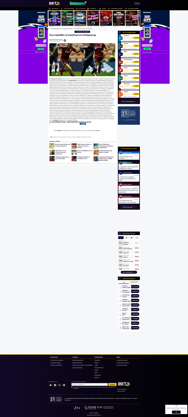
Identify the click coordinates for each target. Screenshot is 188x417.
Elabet (125, 51)
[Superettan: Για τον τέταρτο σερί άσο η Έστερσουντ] (52, 152)
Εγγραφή (112, 384)
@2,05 (89, 122)
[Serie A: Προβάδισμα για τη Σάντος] (74, 152)
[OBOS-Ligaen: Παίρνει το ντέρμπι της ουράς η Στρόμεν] (74, 146)
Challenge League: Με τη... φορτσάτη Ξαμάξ (62, 157)
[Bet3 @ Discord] (50, 385)
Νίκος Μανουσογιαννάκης (56, 39)
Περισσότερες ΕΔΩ (127, 207)
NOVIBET (96, 362)
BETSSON (96, 377)
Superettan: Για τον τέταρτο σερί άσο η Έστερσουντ (60, 152)
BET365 (96, 372)
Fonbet (126, 67)
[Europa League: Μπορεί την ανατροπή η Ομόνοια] (51, 146)
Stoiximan (126, 35)
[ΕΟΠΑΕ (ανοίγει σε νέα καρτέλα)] (99, 408)
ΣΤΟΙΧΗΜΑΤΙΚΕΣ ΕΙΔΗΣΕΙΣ (122, 362)
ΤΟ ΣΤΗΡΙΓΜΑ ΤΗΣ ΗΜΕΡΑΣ (67, 28)
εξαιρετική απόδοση (72, 120)
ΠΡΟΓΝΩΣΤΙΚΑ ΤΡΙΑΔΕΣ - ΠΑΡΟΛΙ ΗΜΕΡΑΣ (82, 365)
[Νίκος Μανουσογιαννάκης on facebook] (65, 40)
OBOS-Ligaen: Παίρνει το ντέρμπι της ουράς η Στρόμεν (84, 145)
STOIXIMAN (97, 360)
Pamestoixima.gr (128, 59)
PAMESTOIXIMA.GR (98, 367)
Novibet (126, 43)
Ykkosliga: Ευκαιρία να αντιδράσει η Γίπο (83, 157)
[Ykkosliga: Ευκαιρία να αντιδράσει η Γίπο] (74, 158)
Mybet (65, 130)
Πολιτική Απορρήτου (122, 389)
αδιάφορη (79, 137)
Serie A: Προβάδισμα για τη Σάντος (85, 151)
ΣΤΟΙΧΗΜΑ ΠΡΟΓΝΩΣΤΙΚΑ (56, 28)
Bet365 (126, 75)
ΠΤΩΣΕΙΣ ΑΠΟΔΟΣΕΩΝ (77, 360)
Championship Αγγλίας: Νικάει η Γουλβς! (105, 151)
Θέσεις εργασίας (121, 391)
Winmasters (127, 83)
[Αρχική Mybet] (82, 124)
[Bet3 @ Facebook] (55, 385)
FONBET (96, 370)
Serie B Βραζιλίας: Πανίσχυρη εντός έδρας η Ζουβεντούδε (106, 145)
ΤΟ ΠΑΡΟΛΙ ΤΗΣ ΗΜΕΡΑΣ (56, 365)
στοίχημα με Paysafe (71, 137)
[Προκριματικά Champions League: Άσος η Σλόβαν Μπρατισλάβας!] (96, 158)
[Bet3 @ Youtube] (64, 385)
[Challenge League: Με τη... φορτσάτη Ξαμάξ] (52, 158)
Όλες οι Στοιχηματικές (128, 101)
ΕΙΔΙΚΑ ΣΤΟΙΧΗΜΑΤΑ (77, 362)
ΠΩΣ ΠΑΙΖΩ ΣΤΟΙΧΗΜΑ (121, 365)
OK (176, 412)
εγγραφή (58, 130)
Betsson (126, 91)
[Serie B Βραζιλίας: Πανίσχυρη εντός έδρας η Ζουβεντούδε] (96, 146)
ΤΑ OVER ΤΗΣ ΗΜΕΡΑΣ (55, 362)
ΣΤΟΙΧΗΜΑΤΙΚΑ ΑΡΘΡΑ (121, 360)
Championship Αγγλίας (86, 137)
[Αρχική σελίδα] (48, 28)
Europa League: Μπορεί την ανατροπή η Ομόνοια (62, 145)
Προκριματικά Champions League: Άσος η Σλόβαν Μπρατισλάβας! (106, 158)
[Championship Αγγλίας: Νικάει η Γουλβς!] (96, 152)
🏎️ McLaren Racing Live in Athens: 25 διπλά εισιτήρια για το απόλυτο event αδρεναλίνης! (128, 190)
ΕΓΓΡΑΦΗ (137, 3)
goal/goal (55, 120)
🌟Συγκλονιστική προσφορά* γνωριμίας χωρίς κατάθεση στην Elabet (127, 178)
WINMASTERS (97, 375)
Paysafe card (55, 137)
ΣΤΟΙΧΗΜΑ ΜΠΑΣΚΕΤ (77, 367)
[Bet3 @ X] (59, 385)
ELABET (96, 365)
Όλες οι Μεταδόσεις (127, 272)
